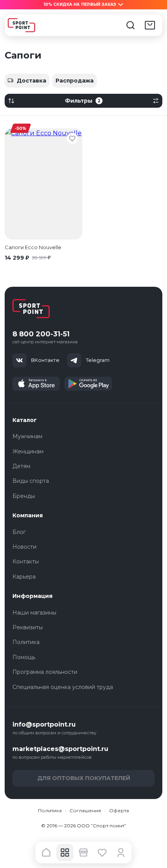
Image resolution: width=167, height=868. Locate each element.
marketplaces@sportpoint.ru (60, 749)
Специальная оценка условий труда (62, 687)
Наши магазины (34, 612)
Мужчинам (27, 436)
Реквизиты (27, 627)
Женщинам (27, 451)
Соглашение (85, 810)
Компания (27, 515)
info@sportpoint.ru (44, 724)
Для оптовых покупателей (83, 778)
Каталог (24, 420)
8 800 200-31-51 (41, 334)
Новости (24, 546)
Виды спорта (30, 480)
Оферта (119, 810)
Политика (26, 642)
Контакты (25, 561)
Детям (21, 466)
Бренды (23, 496)
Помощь (23, 657)
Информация (32, 595)
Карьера (24, 576)
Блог (19, 532)
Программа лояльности (44, 671)
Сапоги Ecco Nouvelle (33, 247)
